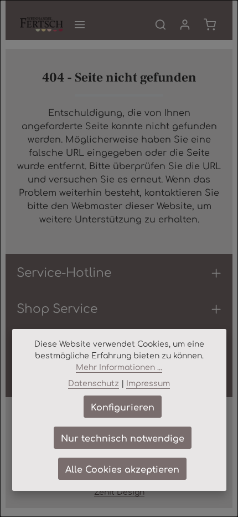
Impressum (148, 383)
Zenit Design (119, 491)
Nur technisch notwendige (122, 438)
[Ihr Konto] (185, 24)
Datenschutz (93, 383)
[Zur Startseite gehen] (41, 24)
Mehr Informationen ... (119, 367)
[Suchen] (160, 24)
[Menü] (80, 24)
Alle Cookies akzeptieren (122, 469)
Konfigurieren (122, 407)
